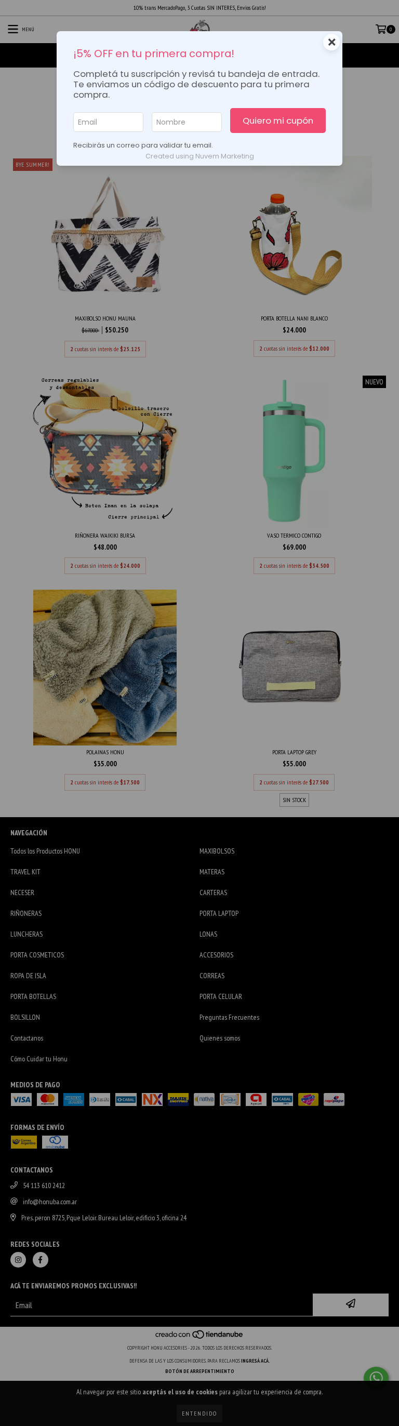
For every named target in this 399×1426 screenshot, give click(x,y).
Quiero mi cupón (278, 120)
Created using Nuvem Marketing (199, 156)
